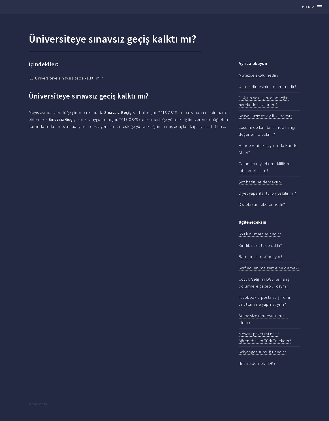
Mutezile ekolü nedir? (258, 75)
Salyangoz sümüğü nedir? (262, 351)
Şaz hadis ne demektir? (260, 182)
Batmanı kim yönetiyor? (260, 256)
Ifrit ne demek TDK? (257, 363)
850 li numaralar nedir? (260, 233)
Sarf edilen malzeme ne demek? (269, 268)
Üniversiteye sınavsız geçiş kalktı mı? (69, 78)
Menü (308, 6)
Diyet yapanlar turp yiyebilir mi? (267, 193)
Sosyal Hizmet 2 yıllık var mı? (265, 115)
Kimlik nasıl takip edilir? (260, 245)
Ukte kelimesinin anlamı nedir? (267, 86)
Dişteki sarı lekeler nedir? (262, 204)
